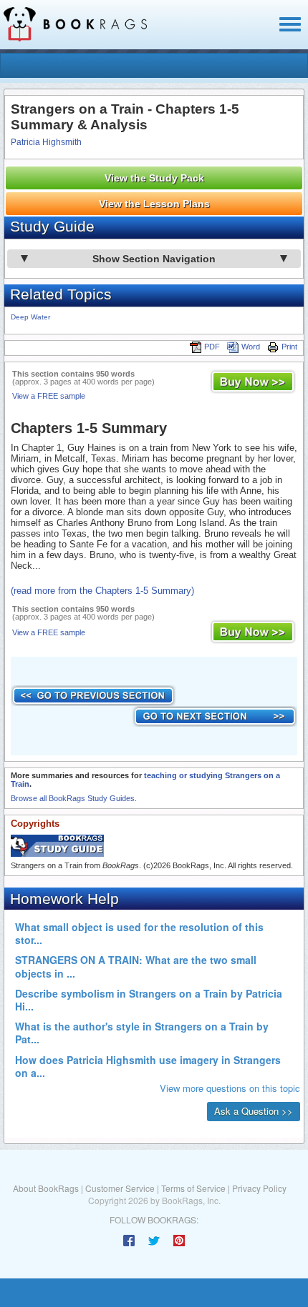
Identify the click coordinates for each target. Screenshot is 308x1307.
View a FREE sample (48, 396)
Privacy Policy (259, 1188)
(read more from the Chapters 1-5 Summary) (102, 590)
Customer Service (120, 1188)
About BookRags (46, 1188)
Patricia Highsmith (46, 142)
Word (250, 346)
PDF (212, 346)
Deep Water (30, 317)
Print (289, 346)
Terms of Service (193, 1188)
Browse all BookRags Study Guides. (74, 798)
